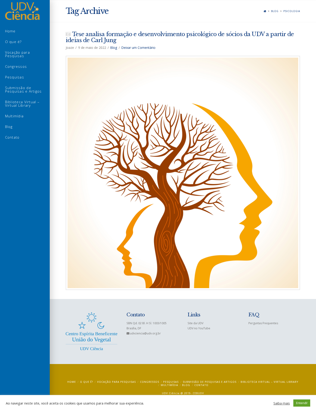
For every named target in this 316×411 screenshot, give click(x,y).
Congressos (149, 381)
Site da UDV (195, 323)
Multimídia (169, 385)
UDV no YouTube (199, 328)
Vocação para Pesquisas (116, 381)
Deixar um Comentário (138, 47)
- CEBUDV (197, 393)
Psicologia (291, 11)
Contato (201, 385)
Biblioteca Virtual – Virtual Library (269, 381)
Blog (275, 11)
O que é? (86, 381)
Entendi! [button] (301, 403)
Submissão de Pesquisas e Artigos (209, 381)
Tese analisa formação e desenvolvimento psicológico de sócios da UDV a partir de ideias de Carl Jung (180, 37)
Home (71, 381)
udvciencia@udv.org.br (145, 333)
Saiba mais (281, 403)
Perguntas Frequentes (263, 323)
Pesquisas (171, 381)
